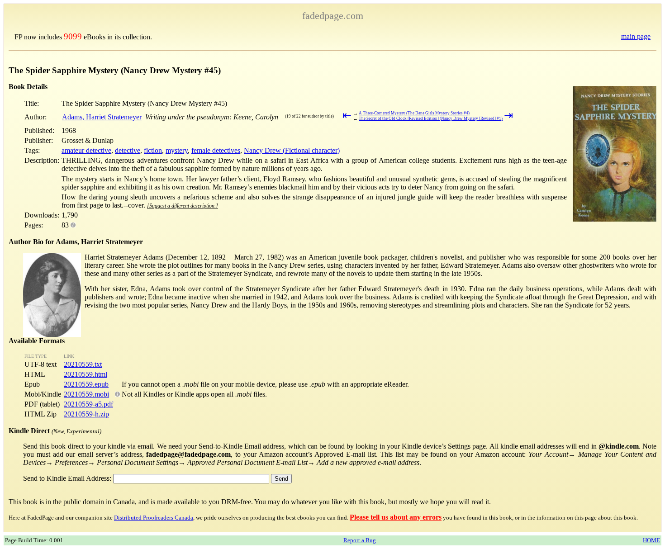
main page (636, 36)
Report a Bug (359, 540)
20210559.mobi (86, 394)
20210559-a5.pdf (88, 404)
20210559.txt (83, 364)
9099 (73, 36)
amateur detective (86, 150)
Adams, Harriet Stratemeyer (102, 117)
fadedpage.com (332, 15)
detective (127, 150)
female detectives (215, 150)
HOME (651, 540)
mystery (177, 150)
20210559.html (85, 374)
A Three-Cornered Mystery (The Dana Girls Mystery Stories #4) (414, 113)
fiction (153, 150)
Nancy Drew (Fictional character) (292, 150)
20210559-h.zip (86, 414)
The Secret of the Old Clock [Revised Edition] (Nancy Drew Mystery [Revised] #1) (431, 118)
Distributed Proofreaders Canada (153, 517)
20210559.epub (86, 384)
